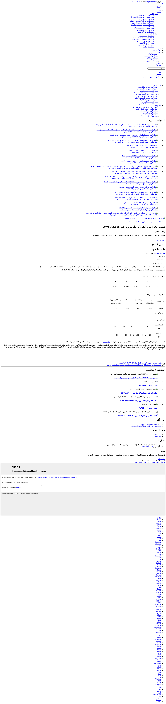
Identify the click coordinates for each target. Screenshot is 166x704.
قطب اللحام (154, 14)
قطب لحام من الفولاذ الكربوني (144, 15)
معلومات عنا (157, 50)
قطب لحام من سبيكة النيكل (145, 30)
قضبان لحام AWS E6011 (148, 408)
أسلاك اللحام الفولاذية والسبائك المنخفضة (141, 37)
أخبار (159, 48)
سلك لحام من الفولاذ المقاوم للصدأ (143, 39)
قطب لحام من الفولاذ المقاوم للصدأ (142, 17)
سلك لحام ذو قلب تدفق (146, 36)
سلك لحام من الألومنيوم (146, 43)
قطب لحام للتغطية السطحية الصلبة (142, 25)
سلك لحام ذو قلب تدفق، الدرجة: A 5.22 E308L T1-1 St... (140, 184)
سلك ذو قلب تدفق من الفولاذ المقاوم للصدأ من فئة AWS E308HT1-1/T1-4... (133, 178)
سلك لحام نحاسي (148, 47)
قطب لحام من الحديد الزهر (145, 19)
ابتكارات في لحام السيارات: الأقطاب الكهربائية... (146, 426)
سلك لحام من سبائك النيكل (145, 41)
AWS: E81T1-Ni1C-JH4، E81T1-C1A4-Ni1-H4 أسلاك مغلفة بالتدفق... (135, 173)
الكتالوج (158, 63)
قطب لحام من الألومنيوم (146, 32)
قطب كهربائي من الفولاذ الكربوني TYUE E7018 (139, 393)
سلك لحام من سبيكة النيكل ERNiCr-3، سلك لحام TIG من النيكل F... (136, 142)
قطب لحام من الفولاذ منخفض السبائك (142, 21)
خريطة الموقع (160, 462)
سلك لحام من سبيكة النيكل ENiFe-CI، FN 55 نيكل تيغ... (140, 132)
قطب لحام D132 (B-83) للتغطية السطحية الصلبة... (142, 126)
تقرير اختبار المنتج (152, 61)
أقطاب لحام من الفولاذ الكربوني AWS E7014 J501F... (137, 416)
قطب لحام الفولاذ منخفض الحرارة (143, 23)
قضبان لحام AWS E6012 (148, 385)
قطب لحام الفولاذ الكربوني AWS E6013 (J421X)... (138, 401)
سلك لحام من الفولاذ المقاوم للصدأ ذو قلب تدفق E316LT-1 (139, 210)
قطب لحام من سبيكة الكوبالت (144, 28)
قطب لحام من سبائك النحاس (144, 26)
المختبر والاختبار (152, 58)
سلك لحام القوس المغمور (145, 45)
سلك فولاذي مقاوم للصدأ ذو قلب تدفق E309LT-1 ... (141, 189)
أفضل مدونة (151, 462)
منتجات (159, 12)
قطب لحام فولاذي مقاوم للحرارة (147, 96)
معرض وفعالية (153, 59)
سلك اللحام (154, 34)
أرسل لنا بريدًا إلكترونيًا (158, 240)
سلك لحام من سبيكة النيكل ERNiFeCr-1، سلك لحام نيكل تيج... (138, 137)
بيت (160, 10)
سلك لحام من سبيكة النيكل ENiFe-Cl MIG (144, 152)
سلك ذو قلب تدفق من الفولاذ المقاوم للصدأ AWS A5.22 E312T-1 (137, 199)
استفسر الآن (161, 459)
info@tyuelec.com (151, 2)
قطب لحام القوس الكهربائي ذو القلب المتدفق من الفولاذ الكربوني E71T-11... (133, 168)
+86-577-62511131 (135, 2)
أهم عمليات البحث (140, 462)
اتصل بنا (158, 65)
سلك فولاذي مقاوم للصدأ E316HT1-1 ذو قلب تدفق (141, 204)
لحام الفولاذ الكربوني (159, 253)
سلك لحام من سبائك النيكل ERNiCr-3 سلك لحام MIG (141, 158)
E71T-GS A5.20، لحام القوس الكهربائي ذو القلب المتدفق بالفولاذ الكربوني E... (133, 215)
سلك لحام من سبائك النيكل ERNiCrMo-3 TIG (143, 147)
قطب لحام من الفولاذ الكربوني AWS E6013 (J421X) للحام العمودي (140, 363)
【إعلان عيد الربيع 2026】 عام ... (151, 424)
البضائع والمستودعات (151, 56)
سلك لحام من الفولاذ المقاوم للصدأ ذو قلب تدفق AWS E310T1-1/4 (137, 194)
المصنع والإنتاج (153, 54)
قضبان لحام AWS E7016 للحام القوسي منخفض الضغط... (136, 378)
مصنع (159, 52)
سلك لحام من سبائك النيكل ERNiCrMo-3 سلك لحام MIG (140, 163)
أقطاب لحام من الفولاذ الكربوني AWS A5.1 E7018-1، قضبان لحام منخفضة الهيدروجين (134, 365)
